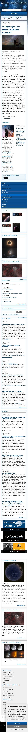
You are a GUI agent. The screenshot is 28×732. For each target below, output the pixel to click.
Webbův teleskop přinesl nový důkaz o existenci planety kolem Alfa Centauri (12, 456)
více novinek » (22, 407)
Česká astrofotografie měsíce (11, 261)
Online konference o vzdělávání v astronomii (11, 346)
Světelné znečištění (6, 197)
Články (11, 17)
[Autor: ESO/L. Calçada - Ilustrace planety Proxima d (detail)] (6, 217)
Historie (4, 206)
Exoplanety (5, 192)
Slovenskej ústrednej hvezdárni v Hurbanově (6, 153)
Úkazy (3, 183)
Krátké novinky (6, 318)
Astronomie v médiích (8, 693)
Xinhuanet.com (7, 339)
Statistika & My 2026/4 (13, 364)
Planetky (5, 706)
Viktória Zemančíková (6, 23)
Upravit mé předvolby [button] (17, 729)
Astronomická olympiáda (8, 676)
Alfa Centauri (9, 175)
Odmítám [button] (17, 726)
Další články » (22, 517)
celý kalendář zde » (21, 304)
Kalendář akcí (6, 280)
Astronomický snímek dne (9, 235)
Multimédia (5, 199)
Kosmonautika (5, 185)
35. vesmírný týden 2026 (9, 560)
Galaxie (4, 704)
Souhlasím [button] (17, 723)
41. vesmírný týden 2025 (8, 473)
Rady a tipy (5, 691)
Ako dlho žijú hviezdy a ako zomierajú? (20, 132)
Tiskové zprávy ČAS (7, 674)
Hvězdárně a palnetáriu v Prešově (7, 155)
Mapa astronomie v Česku (9, 695)
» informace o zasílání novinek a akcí (10, 314)
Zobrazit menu (14, 13)
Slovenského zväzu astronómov (7, 168)
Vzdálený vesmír (18, 17)
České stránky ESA (7, 680)
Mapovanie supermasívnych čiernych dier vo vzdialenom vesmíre (20, 136)
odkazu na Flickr (18, 403)
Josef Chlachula (5, 361)
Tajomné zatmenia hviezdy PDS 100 (20, 144)
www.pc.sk (7, 171)
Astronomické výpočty (8, 689)
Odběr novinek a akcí (8, 308)
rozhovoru (7, 367)
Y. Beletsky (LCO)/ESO (6, 53)
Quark (12, 166)
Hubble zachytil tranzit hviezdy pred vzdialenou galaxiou (21, 141)
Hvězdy (4, 190)
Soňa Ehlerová (5, 343)
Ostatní (4, 204)
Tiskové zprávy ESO (7, 678)
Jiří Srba (3, 434)
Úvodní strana (5, 17)
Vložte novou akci (23, 279)
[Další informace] (14, 572)
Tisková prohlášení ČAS (8, 672)
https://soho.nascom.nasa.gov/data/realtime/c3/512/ (14, 385)
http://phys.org (7, 118)
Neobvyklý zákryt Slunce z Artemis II (12, 391)
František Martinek (6, 415)
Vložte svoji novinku (22, 317)
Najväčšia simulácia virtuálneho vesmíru (20, 129)
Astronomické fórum (7, 697)
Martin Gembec (5, 322)
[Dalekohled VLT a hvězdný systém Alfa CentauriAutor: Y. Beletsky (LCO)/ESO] (13, 42)
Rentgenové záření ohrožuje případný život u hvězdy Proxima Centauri (13, 418)
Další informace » (21, 605)
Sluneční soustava (6, 188)
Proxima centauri (15, 175)
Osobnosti (4, 202)
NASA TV (5, 682)
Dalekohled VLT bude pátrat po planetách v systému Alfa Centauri (14, 437)
